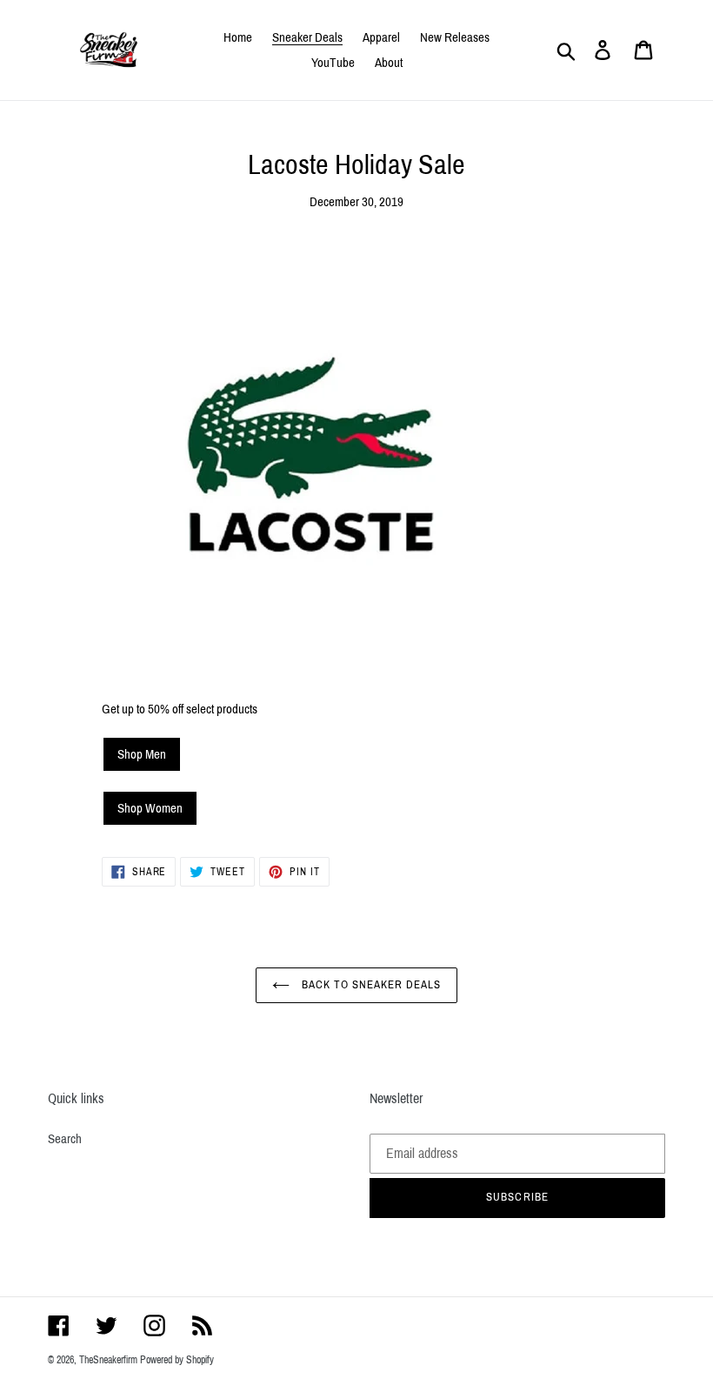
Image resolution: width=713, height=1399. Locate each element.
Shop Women (150, 808)
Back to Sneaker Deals (370, 985)
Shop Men (141, 754)
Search (65, 1139)
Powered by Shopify (177, 1360)
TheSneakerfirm (108, 1360)
